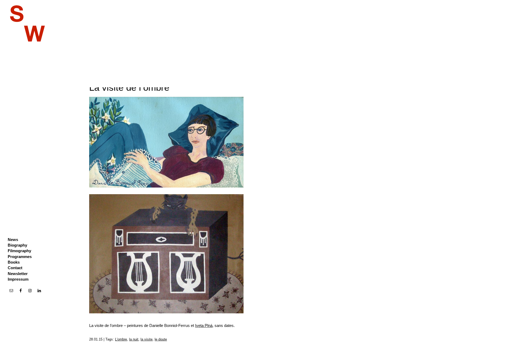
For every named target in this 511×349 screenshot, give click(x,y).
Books (14, 262)
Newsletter (18, 273)
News (13, 239)
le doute (161, 339)
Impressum (18, 279)
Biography (17, 245)
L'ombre (121, 339)
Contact (15, 267)
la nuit (133, 339)
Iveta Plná (203, 325)
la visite (147, 339)
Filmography (19, 250)
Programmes (20, 256)
